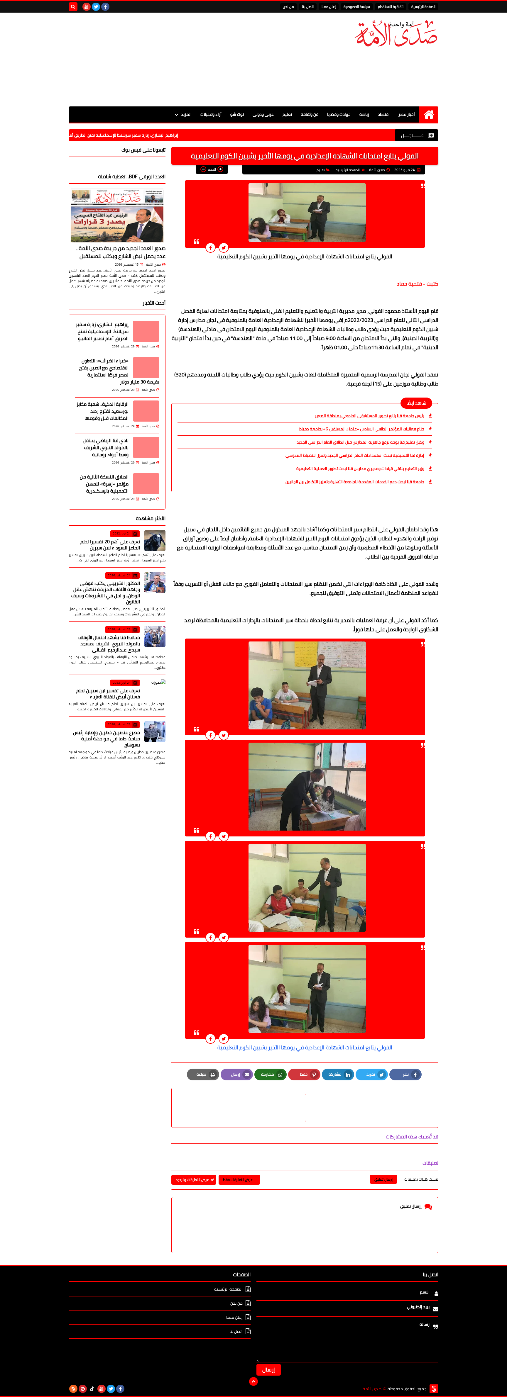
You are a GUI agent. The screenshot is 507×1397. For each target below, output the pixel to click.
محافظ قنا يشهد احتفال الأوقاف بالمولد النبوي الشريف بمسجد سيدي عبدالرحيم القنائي (109, 643)
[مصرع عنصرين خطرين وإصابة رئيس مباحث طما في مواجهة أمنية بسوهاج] (154, 731)
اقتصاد (384, 114)
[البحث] (73, 6)
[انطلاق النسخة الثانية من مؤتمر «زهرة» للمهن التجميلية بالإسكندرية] (146, 483)
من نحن (288, 6)
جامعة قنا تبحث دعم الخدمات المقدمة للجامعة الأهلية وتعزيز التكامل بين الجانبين (354, 482)
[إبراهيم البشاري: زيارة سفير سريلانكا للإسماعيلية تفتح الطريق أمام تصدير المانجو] (146, 331)
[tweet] (224, 247)
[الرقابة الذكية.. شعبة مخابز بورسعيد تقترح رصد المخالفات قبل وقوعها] (146, 411)
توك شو (237, 114)
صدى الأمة (153, 264)
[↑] (253, 1381)
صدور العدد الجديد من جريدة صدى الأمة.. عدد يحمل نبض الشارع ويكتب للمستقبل (120, 252)
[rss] (73, 1389)
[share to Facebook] (210, 247)
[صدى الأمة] (395, 33)
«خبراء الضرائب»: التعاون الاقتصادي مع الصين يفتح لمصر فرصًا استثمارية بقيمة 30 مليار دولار (119, 371)
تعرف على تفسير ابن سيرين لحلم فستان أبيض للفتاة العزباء (108, 693)
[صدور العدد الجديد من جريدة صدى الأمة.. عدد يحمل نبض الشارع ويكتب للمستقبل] (117, 215)
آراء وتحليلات (211, 114)
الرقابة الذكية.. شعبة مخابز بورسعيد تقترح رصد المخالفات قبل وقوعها (103, 411)
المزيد (186, 114)
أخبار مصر (406, 114)
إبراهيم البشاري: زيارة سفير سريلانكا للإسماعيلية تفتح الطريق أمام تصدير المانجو (148, 135)
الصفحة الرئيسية (423, 6)
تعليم (287, 114)
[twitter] (96, 7)
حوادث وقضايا (339, 114)
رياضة (364, 114)
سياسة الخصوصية (357, 6)
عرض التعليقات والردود (192, 1179)
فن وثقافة (309, 114)
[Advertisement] (175, 59)
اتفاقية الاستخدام (390, 6)
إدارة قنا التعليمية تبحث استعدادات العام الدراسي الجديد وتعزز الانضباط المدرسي (354, 455)
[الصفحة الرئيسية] (428, 114)
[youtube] (86, 7)
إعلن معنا (329, 6)
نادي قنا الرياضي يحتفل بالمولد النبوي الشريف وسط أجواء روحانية (106, 447)
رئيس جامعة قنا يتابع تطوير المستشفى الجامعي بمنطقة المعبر (369, 416)
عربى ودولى (263, 114)
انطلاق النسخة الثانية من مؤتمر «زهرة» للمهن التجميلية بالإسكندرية (104, 483)
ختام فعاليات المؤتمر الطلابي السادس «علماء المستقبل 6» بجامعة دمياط (361, 429)
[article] (241, 1108)
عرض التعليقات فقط (238, 1179)
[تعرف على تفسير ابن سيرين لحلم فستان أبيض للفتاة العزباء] (154, 689)
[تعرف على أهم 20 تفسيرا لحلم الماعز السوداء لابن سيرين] (154, 540)
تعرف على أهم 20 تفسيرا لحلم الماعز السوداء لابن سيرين (110, 544)
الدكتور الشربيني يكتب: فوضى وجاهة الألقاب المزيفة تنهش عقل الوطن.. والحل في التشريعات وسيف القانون (105, 592)
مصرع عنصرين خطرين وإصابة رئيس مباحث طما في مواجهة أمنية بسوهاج (106, 738)
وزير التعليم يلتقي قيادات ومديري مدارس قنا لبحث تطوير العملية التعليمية (360, 468)
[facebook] (105, 7)
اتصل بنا (308, 6)
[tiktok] (92, 1389)
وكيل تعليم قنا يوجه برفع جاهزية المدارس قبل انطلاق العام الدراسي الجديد (360, 442)
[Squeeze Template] (434, 1388)
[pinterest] (83, 1389)
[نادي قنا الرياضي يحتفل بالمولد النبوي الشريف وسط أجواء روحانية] (146, 447)
